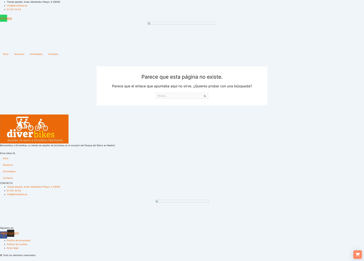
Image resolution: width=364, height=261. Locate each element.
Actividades (36, 54)
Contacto (53, 54)
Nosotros (19, 54)
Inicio (6, 54)
